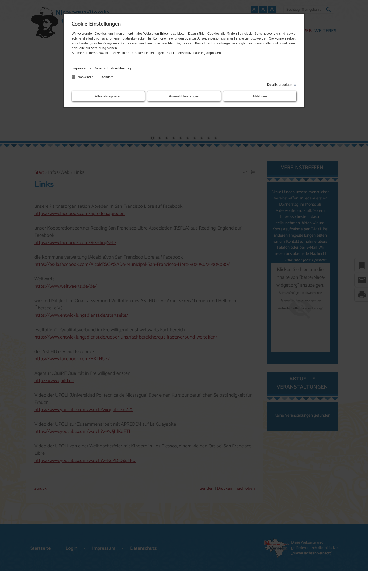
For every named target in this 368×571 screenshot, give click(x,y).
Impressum (81, 68)
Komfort (106, 77)
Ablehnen (259, 96)
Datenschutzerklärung (112, 68)
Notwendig (85, 77)
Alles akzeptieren (108, 96)
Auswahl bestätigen (184, 96)
